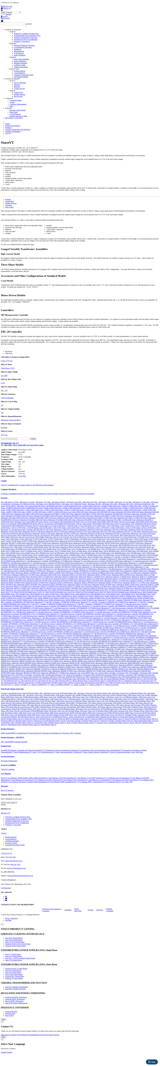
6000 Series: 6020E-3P (37, 598)
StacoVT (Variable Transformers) (16, 987)
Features (8, 199)
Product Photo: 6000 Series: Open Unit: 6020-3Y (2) (108, 715)
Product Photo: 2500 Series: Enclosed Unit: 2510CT (28, 701)
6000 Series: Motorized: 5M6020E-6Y (79, 645)
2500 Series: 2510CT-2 (47, 539)
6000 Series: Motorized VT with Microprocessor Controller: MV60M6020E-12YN (63, 608)
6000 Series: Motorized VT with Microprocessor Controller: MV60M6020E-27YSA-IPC (53, 618)
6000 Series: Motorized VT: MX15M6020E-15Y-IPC (92, 643)
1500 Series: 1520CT (108, 528)
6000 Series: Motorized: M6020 (28, 657)
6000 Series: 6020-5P (104, 594)
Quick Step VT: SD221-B (70, 681)
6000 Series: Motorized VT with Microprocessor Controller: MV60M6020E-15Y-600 (47, 612)
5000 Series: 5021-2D (147, 551)
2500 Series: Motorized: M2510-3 (85, 541)
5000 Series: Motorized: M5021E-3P (141, 586)
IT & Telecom (19, 53)
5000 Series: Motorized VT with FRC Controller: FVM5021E (116, 557)
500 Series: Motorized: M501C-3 (108, 547)
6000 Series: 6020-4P (74, 594)
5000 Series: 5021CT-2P (80, 555)
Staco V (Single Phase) (13, 954)
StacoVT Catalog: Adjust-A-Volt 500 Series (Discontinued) (33, 485)
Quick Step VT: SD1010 (140, 679)
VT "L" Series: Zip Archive (109, 685)
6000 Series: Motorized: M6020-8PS (123, 663)
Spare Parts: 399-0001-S (51, 683)
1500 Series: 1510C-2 (118, 526)
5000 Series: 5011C (114, 549)
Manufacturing (19, 51)
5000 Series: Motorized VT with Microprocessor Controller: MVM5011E (89, 561)
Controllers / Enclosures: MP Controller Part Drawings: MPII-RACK (35, 677)
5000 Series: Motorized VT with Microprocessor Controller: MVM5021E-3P (46, 567)
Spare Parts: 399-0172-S (67, 683)
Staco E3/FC (9, 1015)
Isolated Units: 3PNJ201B (103, 677)
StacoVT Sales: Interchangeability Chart (63, 752)
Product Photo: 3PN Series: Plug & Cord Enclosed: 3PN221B (43, 709)
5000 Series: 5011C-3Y (145, 549)
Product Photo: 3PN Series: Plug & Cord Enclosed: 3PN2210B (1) (110, 707)
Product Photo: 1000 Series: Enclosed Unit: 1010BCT (63, 695)
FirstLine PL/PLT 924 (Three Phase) (17, 944)
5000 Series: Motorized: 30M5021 (127, 571)
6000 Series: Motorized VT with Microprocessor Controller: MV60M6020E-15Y (81, 610)
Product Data (6, 746)
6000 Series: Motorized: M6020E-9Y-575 (46, 673)
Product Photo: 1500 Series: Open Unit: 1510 (55, 699)
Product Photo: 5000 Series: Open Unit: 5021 (23, 713)
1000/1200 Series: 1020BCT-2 (98, 508)
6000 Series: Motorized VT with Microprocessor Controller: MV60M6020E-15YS (105, 612)
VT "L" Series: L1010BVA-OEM (56, 685)
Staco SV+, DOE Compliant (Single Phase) (20, 958)
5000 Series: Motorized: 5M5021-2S (44, 573)
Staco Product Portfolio (34, 494)
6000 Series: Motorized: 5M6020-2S (53, 645)
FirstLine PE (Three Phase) (14, 976)
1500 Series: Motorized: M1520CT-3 (109, 533)
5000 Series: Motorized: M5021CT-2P (37, 586)
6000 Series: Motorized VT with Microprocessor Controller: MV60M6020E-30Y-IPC (113, 618)
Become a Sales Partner (18, 110)
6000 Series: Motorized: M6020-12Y (23, 659)
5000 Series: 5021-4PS (79, 553)
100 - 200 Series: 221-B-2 (120, 502)
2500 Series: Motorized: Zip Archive (47, 545)
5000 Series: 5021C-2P (16, 555)
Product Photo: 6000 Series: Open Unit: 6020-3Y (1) (72, 715)
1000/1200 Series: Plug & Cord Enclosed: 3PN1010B (49, 522)
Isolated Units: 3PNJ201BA (121, 677)
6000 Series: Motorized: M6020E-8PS (111, 671)
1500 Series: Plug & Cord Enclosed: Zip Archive (61, 537)
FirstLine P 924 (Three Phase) (15, 946)
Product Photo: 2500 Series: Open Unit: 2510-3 (93, 701)
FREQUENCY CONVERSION (15, 1007)
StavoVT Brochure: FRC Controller (68, 733)
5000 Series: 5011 (12, 549)
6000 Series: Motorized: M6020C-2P (20, 665)
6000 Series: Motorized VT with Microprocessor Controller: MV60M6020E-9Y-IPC (44, 622)
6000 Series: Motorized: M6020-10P (52, 657)
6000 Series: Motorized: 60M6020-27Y (115, 647)
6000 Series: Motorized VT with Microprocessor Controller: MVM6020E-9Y (30, 641)
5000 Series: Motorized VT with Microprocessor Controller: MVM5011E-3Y (92, 563)
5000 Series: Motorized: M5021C (119, 584)
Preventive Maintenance (9, 761)
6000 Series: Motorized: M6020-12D (103, 657)
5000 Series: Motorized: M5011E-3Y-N (109, 579)
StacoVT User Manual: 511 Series (93, 780)
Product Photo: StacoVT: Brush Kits (128, 721)
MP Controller (6, 742)
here (32, 244)
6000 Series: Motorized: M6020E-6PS (30, 671)
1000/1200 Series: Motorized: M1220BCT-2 (108, 520)
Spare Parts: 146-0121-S (17, 683)
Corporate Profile (15, 100)
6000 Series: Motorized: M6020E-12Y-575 (108, 667)
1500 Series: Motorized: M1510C (71, 532)
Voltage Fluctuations (21, 67)
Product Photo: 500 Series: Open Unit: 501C (53, 711)
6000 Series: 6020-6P (119, 594)
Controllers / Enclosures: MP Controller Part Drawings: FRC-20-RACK (49, 675)
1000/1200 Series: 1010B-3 (79, 506)
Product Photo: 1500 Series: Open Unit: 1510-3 (87, 699)
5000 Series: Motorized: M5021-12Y (108, 581)
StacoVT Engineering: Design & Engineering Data (56, 750)
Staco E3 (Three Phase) (13, 972)
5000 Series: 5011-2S (55, 549)
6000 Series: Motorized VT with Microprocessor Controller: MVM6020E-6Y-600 (122, 637)
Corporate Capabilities (8, 494)
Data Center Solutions (21, 59)
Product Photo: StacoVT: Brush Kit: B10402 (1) (66, 721)
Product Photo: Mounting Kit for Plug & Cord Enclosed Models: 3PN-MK (115, 717)
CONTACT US (6, 853)
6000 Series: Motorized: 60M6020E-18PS (131, 649)
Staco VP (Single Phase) (13, 960)
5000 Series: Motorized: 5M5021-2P (19, 573)
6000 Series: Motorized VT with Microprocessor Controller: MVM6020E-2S (84, 630)
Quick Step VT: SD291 (121, 681)
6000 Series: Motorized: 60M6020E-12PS (45, 649)
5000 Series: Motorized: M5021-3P (77, 583)
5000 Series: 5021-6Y (94, 553)
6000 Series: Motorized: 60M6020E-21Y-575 (95, 651)
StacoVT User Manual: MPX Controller (85, 782)
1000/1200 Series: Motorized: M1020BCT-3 (96, 516)
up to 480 (4, 376)
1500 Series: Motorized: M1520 (13, 533)
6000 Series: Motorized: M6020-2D (73, 659)
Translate (8, 14)
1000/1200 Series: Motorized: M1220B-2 (21, 520)
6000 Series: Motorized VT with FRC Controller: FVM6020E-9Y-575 (82, 604)
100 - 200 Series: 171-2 (23, 502)
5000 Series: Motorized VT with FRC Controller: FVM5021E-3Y (49, 559)
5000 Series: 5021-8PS (110, 553)
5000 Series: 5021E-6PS (54, 557)
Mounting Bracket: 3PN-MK (122, 679)
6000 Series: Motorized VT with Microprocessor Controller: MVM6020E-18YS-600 (125, 626)
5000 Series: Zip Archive (30, 590)
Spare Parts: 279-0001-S (34, 683)
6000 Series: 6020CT (103, 596)
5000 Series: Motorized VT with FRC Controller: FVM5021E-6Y (95, 559)
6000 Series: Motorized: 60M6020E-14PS (74, 649)
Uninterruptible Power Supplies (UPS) (27, 36)
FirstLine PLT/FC (11, 1011)
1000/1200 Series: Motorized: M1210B (125, 516)
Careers (12, 102)
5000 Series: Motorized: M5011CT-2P (110, 577)
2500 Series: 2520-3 (104, 539)
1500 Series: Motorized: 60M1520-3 (132, 530)
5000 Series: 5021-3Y (48, 553)
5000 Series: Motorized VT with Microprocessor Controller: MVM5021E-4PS (116, 569)
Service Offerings (20, 83)
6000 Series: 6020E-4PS (88, 598)
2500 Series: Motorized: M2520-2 (76, 543)
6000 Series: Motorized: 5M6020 (29, 645)
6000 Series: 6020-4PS (89, 594)
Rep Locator (18, 96)
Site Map (8, 920)
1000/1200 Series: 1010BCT (98, 506)
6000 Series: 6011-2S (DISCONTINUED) (81, 590)
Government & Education (23, 47)
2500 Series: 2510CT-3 (63, 539)
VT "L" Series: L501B (92, 685)
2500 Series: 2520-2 (90, 539)
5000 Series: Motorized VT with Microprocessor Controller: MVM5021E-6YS (65, 571)
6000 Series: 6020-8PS (11, 596)
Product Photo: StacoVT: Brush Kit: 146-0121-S (23, 719)
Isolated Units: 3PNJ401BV (42, 679)
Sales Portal (14, 112)
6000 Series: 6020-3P (29, 594)
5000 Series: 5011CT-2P (37, 551)
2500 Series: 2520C (118, 539)
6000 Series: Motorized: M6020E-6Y (56, 671)
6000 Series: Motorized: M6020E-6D (133, 669)
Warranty (17, 85)
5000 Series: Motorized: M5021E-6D (87, 588)
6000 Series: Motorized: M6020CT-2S (123, 665)
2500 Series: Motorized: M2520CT (123, 543)
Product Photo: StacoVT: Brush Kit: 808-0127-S (124, 719)
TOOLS (4, 833)
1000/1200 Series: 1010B (42, 506)
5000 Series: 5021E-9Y (87, 557)
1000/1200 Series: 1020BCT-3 (120, 508)
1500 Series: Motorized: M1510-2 (25, 532)
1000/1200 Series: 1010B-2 (60, 506)
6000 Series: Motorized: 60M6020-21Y (60, 647)
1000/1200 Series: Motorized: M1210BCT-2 (89, 518)
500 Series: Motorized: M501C (63, 547)
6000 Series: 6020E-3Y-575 (70, 598)
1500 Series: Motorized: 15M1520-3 (57, 530)
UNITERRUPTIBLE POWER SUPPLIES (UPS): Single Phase (29, 950)
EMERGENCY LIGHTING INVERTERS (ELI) (22, 934)
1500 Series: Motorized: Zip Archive (134, 533)
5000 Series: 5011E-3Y (70, 551)
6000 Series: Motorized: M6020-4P (67, 661)
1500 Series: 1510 (63, 526)
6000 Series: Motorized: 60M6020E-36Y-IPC (56, 653)
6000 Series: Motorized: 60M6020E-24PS (125, 651)
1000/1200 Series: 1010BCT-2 (119, 506)
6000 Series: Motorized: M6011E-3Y (138, 655)
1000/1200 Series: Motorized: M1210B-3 (30, 518)
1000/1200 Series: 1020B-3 (59, 508)
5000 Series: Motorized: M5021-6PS (46, 584)
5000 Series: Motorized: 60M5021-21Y (119, 573)
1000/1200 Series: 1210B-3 (21, 510)
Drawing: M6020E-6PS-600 (69, 677)
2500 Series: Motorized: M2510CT (132, 541)
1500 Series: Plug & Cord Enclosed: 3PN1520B (110, 535)
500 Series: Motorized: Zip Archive (131, 547)
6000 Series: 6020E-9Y (81, 600)
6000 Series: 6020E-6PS (137, 598)
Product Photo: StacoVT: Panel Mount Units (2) (39, 725)
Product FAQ (18, 92)
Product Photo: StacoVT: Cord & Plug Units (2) (32, 723)
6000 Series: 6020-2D (141, 592)
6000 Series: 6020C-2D (56, 596)
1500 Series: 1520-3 (51, 528)
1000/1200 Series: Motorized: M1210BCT (59, 518)
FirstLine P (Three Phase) (14, 978)
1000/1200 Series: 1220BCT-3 (44, 512)
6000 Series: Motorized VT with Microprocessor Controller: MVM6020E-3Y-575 (94, 632)
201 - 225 (4, 390)
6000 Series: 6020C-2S (88, 596)
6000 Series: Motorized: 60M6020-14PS (107, 645)
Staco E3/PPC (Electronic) (14, 1001)
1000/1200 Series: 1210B (139, 508)
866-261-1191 (15, 864)
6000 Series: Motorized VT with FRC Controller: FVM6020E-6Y (49, 602)
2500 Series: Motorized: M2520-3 (99, 543)
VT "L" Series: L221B (76, 685)
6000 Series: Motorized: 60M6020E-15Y (103, 649)
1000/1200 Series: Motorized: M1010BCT (16, 514)
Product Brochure (7, 729)
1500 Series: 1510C (104, 526)
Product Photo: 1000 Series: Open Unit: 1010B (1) (99, 695)
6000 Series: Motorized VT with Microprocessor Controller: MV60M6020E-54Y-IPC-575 (82, 620)
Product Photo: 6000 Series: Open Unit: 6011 (130, 713)
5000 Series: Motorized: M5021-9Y (95, 584)
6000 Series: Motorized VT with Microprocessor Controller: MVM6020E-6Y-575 (66, 637)
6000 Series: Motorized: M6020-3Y (15, 661)
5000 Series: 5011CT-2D (20, 551)
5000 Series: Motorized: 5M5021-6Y (70, 573)
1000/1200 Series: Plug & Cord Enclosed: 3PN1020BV (82, 524)
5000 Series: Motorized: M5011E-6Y (31, 581)
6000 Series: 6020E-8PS (48, 600)
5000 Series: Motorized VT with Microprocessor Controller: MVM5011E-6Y (46, 565)
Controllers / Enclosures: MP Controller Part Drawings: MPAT (95, 675)
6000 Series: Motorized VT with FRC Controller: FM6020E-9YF (111, 600)
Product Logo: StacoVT (20, 693)
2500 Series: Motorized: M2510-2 (62, 541)
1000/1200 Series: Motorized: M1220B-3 (49, 520)
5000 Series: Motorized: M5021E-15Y (90, 586)
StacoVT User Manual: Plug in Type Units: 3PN (116, 782)
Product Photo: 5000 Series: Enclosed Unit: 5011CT (116, 711)
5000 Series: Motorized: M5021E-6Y (113, 588)
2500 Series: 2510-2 (148, 537)
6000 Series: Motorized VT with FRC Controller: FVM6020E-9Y (35, 604)
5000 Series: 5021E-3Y (130, 555)
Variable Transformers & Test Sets (25, 37)
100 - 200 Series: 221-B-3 (138, 502)
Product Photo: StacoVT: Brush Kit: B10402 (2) (99, 721)
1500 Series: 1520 (24, 528)
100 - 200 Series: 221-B (102, 502)
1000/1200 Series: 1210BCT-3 (82, 510)
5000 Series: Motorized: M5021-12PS (82, 581)
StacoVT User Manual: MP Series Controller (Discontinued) (23, 782)
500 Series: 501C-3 (8, 547)
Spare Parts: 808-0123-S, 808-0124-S (104, 683)
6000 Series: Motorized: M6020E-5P (107, 669)
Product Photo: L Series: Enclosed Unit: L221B (73, 717)
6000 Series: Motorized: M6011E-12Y (112, 655)
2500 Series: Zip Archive (135, 545)
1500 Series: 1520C (64, 528)
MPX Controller (17, 733)
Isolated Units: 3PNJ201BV (140, 677)
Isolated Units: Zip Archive (103, 679)
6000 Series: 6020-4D (59, 594)
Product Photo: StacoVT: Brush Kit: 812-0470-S (33, 721)
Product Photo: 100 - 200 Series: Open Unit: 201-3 (79, 693)
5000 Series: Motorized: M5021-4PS (21, 584)
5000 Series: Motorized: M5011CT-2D (83, 577)
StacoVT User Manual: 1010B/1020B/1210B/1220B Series (21, 778)
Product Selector (19, 71)
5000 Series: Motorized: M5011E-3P (57, 579)
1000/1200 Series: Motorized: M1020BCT (36, 516)
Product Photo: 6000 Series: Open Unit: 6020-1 (37, 715)
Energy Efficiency (20, 61)
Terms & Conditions (8, 765)
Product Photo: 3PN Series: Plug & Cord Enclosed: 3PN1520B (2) (64, 707)
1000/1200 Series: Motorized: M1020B (105, 514)
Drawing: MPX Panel (86, 677)
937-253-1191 (11, 857)
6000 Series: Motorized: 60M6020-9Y (18, 649)
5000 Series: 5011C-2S (129, 549)
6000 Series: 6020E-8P (32, 600)
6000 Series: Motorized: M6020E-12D (54, 667)
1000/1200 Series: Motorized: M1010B (89, 512)
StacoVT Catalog (7, 485)
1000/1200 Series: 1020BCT (78, 508)
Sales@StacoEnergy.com (13, 861)
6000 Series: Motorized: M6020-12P (128, 657)
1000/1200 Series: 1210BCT (41, 510)
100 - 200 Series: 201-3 (86, 502)
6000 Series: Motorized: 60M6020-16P (134, 645)
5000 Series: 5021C (140, 553)
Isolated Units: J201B (59, 679)
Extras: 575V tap (7, 361)
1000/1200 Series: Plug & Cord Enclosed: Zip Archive (38, 526)
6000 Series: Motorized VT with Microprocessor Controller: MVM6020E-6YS (75, 639)
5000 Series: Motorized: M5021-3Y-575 (127, 583)
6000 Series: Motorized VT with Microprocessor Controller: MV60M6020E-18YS (31, 616)
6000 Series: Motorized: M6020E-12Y (80, 667)
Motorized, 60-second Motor (11, 420)
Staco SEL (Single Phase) (14, 938)
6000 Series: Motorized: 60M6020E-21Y (65, 651)
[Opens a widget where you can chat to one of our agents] (152, 1062)
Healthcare (17, 49)
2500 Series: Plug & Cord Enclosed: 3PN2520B (109, 545)
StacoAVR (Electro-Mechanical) (16, 1003)
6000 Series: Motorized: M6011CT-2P (59, 655)
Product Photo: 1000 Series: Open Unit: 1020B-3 (78, 697)
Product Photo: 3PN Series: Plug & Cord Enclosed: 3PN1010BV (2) (101, 703)
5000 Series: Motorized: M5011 (42, 575)
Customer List (21, 494)
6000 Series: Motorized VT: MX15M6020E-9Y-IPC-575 (130, 643)
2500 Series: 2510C (17, 539)
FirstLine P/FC (10, 1013)
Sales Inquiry (5, 1035)
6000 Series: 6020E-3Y (53, 598)
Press (11, 106)
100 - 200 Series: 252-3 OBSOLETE (70, 504)
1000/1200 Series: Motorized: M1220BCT (78, 520)
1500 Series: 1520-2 (37, 528)
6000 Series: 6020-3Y (43, 594)
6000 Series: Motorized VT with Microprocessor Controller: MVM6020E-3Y (39, 632)
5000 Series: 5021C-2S (32, 555)
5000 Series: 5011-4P (85, 549)
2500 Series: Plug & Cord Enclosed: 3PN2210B (76, 545)
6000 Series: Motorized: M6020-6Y (40, 663)
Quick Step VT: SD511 (137, 681)
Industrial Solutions (20, 63)
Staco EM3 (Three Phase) (14, 974)
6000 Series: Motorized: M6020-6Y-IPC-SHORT (70, 663)
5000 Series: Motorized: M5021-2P (29, 583)
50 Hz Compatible (7, 398)
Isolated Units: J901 (87, 679)
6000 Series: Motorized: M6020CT (45, 665)
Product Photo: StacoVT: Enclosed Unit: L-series (96, 723)
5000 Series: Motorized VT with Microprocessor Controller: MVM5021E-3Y (99, 567)
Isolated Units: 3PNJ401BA (22, 679)
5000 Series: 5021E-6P (38, 557)
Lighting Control (19, 65)
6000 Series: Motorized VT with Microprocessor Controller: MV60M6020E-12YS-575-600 (124, 608)
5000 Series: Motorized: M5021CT (143, 584)
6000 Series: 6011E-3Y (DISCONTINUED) (44, 592)
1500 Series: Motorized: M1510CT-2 (120, 532)
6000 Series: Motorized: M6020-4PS (91, 661)
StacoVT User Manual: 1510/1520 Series (56, 778)
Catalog (4, 481)
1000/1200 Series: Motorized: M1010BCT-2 (46, 514)
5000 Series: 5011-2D (26, 549)
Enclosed (4, 427)
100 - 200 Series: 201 (55, 502)
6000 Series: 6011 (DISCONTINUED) (52, 590)
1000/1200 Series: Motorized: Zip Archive (16, 522)
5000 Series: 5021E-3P (114, 555)
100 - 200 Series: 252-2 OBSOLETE (45, 504)
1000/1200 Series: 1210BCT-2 (61, 510)
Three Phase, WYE (7, 368)
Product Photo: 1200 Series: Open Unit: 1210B (111, 697)
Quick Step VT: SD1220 (35, 681)
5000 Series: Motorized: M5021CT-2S (63, 586)
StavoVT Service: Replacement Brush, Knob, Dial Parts (123, 752)
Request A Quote (11, 843)
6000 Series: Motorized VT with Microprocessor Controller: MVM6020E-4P (47, 634)
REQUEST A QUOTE (13, 118)
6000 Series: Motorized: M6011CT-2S (85, 655)
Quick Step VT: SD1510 (52, 681)
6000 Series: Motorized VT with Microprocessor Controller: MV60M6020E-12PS (101, 606)
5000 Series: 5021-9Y (125, 553)
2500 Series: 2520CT (147, 539)
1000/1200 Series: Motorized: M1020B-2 (133, 514)
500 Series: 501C (46, 547)
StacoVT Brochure (29, 733)
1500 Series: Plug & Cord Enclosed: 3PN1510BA (42, 535)
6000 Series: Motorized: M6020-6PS (15, 663)
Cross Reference (19, 73)
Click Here (22, 476)
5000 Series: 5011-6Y (100, 549)
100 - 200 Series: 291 (90, 504)
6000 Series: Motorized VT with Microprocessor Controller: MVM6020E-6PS (58, 636)
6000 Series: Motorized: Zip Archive (73, 673)
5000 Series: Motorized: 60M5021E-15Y (17, 575)
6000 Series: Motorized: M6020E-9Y (19, 673)
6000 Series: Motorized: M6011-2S (140, 653)
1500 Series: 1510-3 (90, 526)
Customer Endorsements (18, 104)
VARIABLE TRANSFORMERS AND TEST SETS (24, 983)
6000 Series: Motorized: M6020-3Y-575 (41, 661)
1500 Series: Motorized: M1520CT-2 (84, 533)
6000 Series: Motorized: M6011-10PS (115, 653)
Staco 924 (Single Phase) (13, 940)
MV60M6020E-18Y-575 (22, 444)
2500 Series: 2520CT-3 (21, 541)
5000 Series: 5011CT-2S (54, 551)
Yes (2, 413)
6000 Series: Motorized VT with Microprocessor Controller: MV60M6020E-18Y (69, 614)
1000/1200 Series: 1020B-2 (40, 508)
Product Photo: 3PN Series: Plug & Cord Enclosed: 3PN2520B (86, 709)
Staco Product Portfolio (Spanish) (53, 494)
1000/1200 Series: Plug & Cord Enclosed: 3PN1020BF (44, 524)
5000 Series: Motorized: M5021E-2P (116, 586)
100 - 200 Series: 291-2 (106, 504)
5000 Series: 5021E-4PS (21, 557)
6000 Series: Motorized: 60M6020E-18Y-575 (35, 651)
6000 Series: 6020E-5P (105, 598)
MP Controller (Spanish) (19, 742)
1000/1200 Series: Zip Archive (65, 512)
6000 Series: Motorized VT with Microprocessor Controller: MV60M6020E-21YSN (89, 616)
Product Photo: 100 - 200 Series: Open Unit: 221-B (115, 693)
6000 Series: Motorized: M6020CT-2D (70, 665)
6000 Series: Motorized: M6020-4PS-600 (118, 661)
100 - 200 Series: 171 (8, 502)
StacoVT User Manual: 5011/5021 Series (43, 780)
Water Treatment (19, 55)
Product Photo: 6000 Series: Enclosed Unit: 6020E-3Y (58, 713)
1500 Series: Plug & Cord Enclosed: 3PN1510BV (77, 535)
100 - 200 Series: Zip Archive (23, 506)
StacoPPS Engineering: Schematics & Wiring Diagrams (20, 750)
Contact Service (19, 88)
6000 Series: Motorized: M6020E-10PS (27, 667)
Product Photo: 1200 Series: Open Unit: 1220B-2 (22, 699)
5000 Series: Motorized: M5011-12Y (65, 575)
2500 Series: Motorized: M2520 (54, 543)
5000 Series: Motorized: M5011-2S (115, 575)
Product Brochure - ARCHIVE (12, 737)
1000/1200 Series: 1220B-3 (138, 510)
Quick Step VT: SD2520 (104, 681)
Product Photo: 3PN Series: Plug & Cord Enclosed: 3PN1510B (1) (82, 705)
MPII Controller (6, 733)
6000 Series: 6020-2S (14, 594)
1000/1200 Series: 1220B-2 (119, 510)
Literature (8, 205)
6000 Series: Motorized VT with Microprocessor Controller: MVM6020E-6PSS (112, 636)
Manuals (17, 87)
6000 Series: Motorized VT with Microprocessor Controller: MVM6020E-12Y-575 (49, 624)
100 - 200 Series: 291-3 (122, 504)
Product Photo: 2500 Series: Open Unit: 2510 (61, 701)
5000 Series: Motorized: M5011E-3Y (83, 579)
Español (9, 1052)
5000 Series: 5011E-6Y (119, 551)
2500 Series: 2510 (135, 537)
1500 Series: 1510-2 (77, 526)
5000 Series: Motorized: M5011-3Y (139, 575)
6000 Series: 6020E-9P (65, 600)
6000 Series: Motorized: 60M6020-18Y (33, 647)
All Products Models (21, 77)
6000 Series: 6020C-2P (72, 596)
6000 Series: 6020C (41, 596)
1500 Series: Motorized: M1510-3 (48, 532)
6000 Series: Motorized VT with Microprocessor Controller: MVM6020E (98, 622)
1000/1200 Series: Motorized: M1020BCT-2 (66, 516)
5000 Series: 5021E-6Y (70, 557)
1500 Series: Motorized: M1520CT (59, 533)
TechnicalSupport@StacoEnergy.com (20, 876)
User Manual (6, 774)
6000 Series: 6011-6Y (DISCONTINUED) (140, 590)
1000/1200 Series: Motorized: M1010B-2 (117, 512)
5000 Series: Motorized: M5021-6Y (71, 584)
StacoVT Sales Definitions (17, 752)
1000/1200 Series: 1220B (101, 510)
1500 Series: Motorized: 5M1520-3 (107, 530)
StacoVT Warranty (7, 790)
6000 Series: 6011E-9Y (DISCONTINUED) (105, 592)
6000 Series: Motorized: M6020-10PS (78, 657)
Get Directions (6, 888)
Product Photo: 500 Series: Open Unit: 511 (84, 711)
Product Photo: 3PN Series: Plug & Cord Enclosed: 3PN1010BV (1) (53, 703)
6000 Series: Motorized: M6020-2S (122, 659)
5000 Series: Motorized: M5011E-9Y (56, 581)
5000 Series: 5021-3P (34, 553)
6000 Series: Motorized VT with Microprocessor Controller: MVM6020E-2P (31, 630)
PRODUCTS (5, 813)
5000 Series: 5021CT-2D (63, 555)
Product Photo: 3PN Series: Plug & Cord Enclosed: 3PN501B (129, 709)
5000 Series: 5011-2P (41, 549)
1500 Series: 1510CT (133, 526)
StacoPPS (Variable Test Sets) (15, 989)
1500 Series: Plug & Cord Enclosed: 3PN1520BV (27, 537)
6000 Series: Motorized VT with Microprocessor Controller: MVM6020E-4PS (101, 634)
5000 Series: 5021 (134, 551)
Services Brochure (7, 756)
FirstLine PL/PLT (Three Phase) (16, 969)
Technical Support (53, 1035)
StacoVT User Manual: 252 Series (17, 780)
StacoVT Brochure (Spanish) (46, 733)
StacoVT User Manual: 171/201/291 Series (85, 778)
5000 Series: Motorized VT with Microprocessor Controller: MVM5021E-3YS (62, 569)
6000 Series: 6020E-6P (121, 598)
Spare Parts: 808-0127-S (125, 683)
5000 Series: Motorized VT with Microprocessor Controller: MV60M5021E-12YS (36, 561)
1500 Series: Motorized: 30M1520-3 (82, 530)
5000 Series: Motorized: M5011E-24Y (31, 579)
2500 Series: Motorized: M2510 (40, 541)
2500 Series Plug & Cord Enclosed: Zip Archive (112, 537)
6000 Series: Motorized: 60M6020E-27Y (26, 653)
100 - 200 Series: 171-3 (40, 502)
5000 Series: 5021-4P (63, 553)
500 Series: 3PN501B (33, 547)
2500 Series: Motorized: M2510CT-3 (30, 543)
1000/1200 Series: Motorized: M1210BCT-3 (120, 518)
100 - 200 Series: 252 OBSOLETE (20, 504)
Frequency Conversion (22, 41)
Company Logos (6, 693)
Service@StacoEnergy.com (16, 868)
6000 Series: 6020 (127, 592)
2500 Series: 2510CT (31, 539)
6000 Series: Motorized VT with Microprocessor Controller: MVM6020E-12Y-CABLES (109, 624)
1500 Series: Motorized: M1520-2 (35, 533)
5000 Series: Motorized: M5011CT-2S (136, 577)
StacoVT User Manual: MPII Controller (58, 782)
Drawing (4, 498)
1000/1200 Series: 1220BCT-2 (23, 512)
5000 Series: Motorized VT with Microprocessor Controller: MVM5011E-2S (39, 563)
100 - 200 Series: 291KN (139, 504)
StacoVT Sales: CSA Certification (37, 752)
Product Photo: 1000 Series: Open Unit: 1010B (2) (134, 695)
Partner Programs (28, 1035)
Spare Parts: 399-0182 (83, 683)
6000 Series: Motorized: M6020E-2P (136, 667)
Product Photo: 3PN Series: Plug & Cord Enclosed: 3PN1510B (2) (128, 705)
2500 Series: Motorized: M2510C (108, 541)
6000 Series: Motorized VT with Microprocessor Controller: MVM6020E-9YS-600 (86, 641)
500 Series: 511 (20, 547)
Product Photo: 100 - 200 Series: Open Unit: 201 (45, 693)
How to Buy (9, 207)
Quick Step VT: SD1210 (18, 681)
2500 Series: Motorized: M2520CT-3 (22, 545)
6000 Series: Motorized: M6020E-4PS (81, 669)
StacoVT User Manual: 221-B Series (112, 778)
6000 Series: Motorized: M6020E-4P (55, 669)
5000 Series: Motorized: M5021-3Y (101, 583)
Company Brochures (8, 489)
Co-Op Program (15, 114)
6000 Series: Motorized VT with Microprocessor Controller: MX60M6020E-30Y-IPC (44, 643)
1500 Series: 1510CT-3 (10, 528)
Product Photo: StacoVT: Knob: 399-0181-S (128, 723)
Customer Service (16, 1035)
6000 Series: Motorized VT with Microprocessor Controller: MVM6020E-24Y (78, 628)
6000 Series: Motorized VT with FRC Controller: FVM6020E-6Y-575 (96, 602)
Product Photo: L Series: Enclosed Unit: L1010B (40, 717)
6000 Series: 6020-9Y (26, 596)
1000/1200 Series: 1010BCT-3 (140, 506)
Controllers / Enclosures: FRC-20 (119, 673)
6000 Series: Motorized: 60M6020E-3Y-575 (87, 653)
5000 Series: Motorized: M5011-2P (90, 575)
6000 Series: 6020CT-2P (136, 596)
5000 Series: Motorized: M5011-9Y (33, 577)
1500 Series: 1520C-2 (78, 528)
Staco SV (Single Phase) (13, 956)
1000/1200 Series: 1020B (22, 508)
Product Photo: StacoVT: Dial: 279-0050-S (64, 723)
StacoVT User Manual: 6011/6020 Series (119, 780)
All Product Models (12, 841)
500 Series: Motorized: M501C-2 (85, 547)
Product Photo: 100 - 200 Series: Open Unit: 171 (28, 695)
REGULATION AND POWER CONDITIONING (23, 993)
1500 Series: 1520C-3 (93, 528)
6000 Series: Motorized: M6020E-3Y (30, 669)
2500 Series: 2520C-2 (132, 539)
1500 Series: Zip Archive (86, 537)
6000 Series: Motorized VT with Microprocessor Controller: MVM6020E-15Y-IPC (67, 626)
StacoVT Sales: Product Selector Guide (90, 752)
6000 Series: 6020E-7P (16, 600)
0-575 (3, 383)
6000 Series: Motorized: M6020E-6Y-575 (83, 671)
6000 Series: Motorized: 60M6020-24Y (87, 647)
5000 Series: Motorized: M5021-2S (53, 583)
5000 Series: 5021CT (47, 555)
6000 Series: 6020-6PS (135, 594)
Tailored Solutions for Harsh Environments (79, 494)
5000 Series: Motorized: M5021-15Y (133, 581)
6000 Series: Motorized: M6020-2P (98, 659)
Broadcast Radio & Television (24, 45)
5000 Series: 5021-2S (19, 553)
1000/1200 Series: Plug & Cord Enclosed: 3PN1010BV (125, 522)
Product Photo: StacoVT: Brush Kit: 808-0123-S (57, 719)
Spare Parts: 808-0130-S (142, 683)
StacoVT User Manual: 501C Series (69, 780)
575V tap (4, 435)
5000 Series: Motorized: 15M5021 (104, 571)
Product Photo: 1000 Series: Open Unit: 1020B (45, 697)
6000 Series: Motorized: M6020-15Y (48, 659)
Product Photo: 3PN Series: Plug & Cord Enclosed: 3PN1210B (37, 705)
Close (3, 1019)
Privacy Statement (11, 918)
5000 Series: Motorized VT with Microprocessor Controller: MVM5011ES (99, 565)
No (2, 405)
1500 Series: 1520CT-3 (140, 528)
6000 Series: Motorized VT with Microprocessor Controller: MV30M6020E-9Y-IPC (44, 606)
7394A (105, 673)
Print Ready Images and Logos (12, 689)
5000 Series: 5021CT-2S (97, 555)
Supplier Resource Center (18, 116)
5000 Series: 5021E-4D (146, 555)
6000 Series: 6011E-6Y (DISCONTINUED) (74, 592)
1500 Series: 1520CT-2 (124, 528)
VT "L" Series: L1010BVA (35, 685)
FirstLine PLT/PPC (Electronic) (16, 997)
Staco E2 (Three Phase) (13, 970)
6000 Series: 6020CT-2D (119, 596)
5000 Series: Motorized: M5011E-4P (135, 579)
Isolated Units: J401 (73, 679)
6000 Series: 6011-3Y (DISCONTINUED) (111, 590)
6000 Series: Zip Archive (94, 673)
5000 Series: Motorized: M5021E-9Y (138, 588)
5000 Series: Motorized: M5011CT (58, 577)
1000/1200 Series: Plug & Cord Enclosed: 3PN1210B (120, 524)
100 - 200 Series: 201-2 (70, 502)
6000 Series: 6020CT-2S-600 (19, 598)
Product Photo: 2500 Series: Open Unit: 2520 (125, 701)
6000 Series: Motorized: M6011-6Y (33, 655)
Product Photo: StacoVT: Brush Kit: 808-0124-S (90, 719)
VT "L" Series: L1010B (17, 685)
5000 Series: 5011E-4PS (103, 551)
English (3, 1052)
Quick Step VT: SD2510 (87, 681)
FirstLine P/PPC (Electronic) (15, 999)
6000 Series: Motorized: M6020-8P (99, 663)
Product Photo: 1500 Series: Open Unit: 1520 (119, 699)
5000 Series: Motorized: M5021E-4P (35, 588)
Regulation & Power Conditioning (26, 39)
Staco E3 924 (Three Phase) (14, 942)
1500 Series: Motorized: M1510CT (95, 532)
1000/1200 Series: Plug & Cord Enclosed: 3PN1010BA (87, 522)
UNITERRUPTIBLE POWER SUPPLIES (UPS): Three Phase (29, 964)
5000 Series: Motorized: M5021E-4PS (61, 588)
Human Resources (40, 1035)
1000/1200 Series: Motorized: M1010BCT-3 (77, 514)
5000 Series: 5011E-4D (87, 551)
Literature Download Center (23, 75)
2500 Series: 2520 (77, 539)
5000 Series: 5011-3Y (70, 549)
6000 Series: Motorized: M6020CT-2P (96, 665)
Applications (9, 201)
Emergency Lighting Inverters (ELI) (26, 34)
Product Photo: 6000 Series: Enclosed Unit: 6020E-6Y (96, 713)
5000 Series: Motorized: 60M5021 (94, 573)
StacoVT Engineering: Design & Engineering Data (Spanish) (95, 750)
